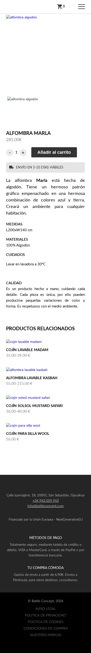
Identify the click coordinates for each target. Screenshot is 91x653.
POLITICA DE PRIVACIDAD (45, 615)
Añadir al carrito (54, 152)
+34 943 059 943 (46, 500)
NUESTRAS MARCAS (45, 635)
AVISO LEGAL (45, 609)
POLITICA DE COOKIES (45, 622)
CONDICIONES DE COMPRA (46, 628)
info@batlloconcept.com (45, 506)
